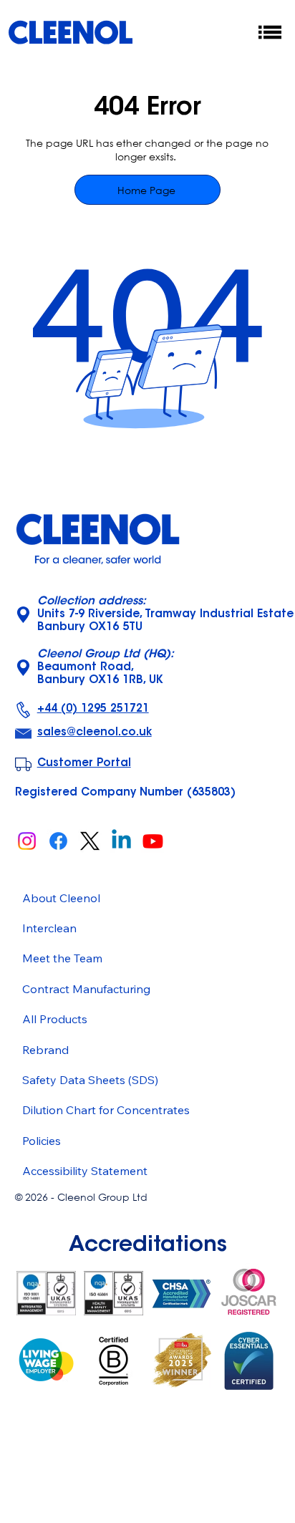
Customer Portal (84, 763)
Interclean (49, 928)
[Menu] (271, 32)
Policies (41, 1140)
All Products (54, 1019)
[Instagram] (27, 841)
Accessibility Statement (85, 1171)
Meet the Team (62, 958)
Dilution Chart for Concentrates (106, 1110)
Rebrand (45, 1050)
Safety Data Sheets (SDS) (90, 1080)
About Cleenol (61, 898)
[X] (90, 841)
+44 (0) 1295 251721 (93, 709)
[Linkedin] (121, 841)
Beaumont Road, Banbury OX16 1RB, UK (105, 667)
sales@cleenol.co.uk (94, 732)
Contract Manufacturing (86, 989)
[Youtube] (153, 841)
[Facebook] (58, 841)
